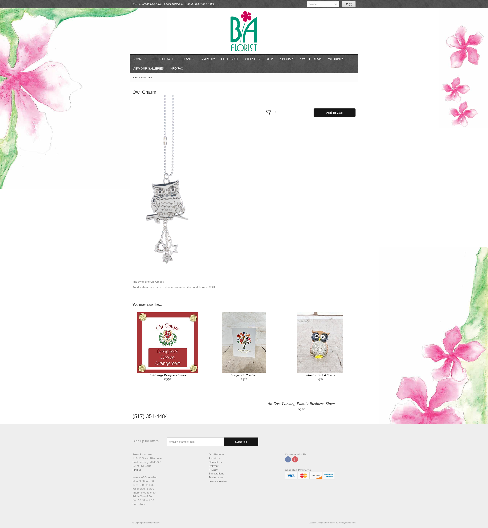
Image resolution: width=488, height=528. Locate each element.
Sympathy (207, 59)
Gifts (270, 59)
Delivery (213, 465)
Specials (287, 59)
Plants (187, 59)
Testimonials (216, 477)
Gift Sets (252, 59)
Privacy (213, 469)
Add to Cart (334, 113)
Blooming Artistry (244, 31)
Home (135, 77)
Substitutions (216, 473)
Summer (139, 59)
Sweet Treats (311, 59)
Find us (136, 469)
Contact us (215, 462)
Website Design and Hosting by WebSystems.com (332, 523)
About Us (214, 458)
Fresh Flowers (164, 59)
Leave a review (218, 481)
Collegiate (230, 59)
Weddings (336, 59)
